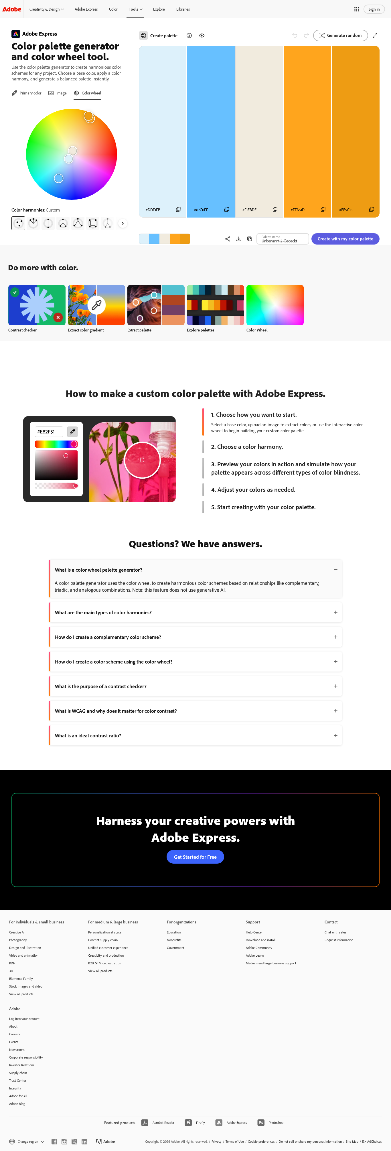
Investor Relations (21, 1065)
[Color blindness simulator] (201, 35)
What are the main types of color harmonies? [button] (103, 612)
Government (175, 947)
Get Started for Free (195, 857)
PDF (12, 963)
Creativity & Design (44, 9)
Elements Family (21, 978)
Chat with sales (335, 932)
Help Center (254, 932)
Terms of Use (235, 1141)
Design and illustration (25, 947)
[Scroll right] (122, 223)
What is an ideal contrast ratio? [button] (88, 735)
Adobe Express (86, 9)
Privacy (217, 1141)
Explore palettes (200, 329)
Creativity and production (106, 955)
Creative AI (17, 932)
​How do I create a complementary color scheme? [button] (108, 637)
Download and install (261, 940)
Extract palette (139, 329)
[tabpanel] (71, 167)
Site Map (352, 1141)
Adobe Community (259, 947)
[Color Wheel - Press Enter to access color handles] (71, 154)
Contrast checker (22, 329)
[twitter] (74, 1141)
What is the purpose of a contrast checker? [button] (101, 686)
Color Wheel (257, 329)
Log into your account (24, 1018)
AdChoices (374, 1141)
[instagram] (64, 1141)
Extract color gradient (86, 329)
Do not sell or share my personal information (310, 1141)
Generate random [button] (344, 35)
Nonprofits (174, 940)
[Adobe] (11, 9)
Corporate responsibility (26, 1057)
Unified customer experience (108, 947)
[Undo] (294, 35)
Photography (18, 940)
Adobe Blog (17, 1103)
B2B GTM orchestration (104, 963)
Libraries (183, 9)
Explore (159, 9)
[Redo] (306, 35)
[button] (356, 9)
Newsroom (17, 1049)
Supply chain (18, 1073)
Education (174, 932)
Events (13, 1042)
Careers (14, 1034)
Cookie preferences (261, 1141)
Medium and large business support (271, 963)
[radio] (18, 223)
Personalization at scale (104, 932)
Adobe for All (18, 1096)
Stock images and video (25, 986)
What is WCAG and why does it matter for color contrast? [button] (116, 711)
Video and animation (23, 955)
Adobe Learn (255, 955)
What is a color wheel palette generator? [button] (98, 569)
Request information (339, 940)
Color (113, 9)
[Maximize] (375, 35)
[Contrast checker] (189, 35)
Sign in (374, 9)
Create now (37, 305)
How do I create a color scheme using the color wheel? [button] (114, 661)
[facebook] (54, 1141)
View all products (21, 994)
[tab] (26, 93)
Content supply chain (103, 940)
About (13, 1026)
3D (11, 971)
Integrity (15, 1088)
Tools (133, 9)
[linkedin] (84, 1141)
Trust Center (17, 1080)
